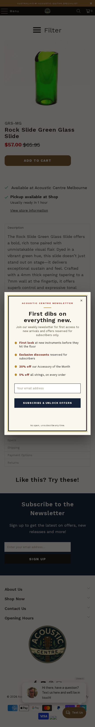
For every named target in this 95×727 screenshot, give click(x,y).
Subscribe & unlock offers (47, 402)
